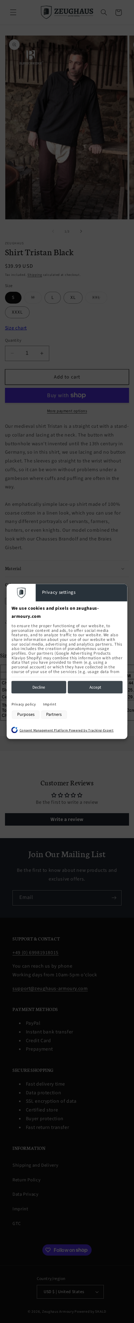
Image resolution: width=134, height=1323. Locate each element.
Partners (54, 714)
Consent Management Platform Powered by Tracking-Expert (67, 730)
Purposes (26, 714)
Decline (38, 687)
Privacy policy (24, 704)
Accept (95, 687)
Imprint (49, 704)
